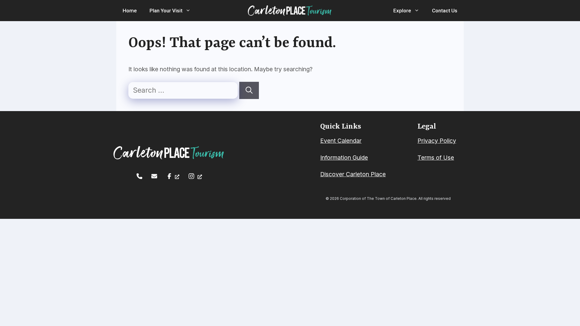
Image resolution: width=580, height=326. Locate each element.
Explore (402, 11)
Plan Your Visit (166, 11)
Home (130, 11)
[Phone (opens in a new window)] (139, 176)
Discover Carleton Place (353, 174)
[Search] (249, 90)
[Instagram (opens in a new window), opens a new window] (195, 176)
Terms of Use (435, 157)
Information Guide (344, 157)
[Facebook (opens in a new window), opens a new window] (173, 176)
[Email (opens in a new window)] (154, 176)
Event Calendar (341, 140)
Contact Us (444, 11)
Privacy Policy (436, 140)
